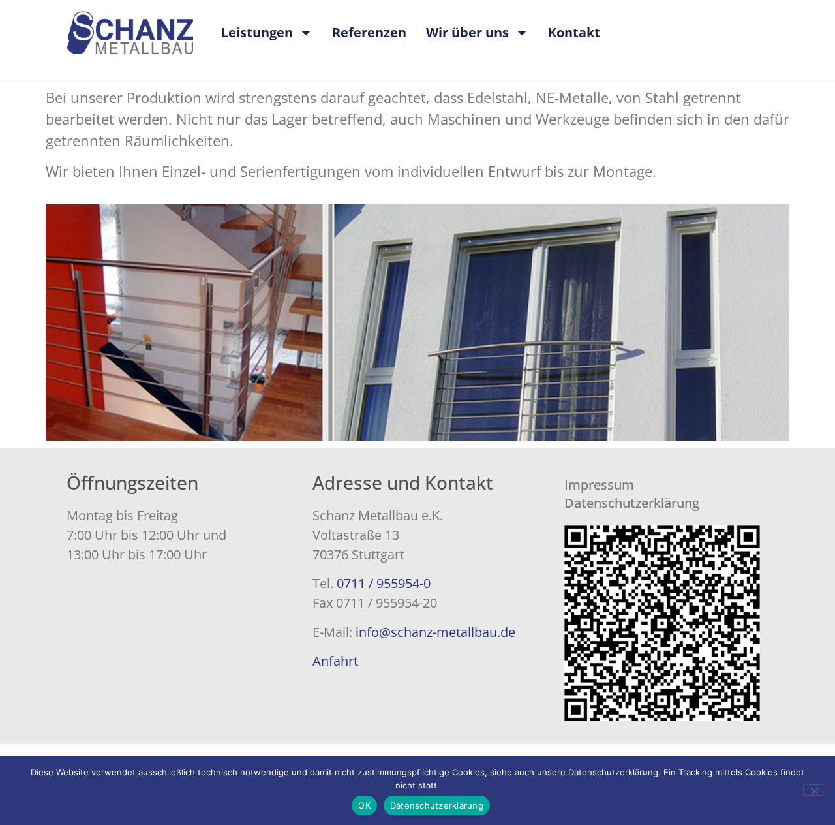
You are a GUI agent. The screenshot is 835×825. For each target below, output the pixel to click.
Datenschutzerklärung (631, 503)
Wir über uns (467, 32)
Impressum (599, 484)
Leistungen (257, 32)
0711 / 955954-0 (384, 583)
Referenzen (369, 32)
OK (364, 805)
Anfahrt (335, 661)
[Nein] (814, 790)
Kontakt (574, 32)
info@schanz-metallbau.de (435, 632)
